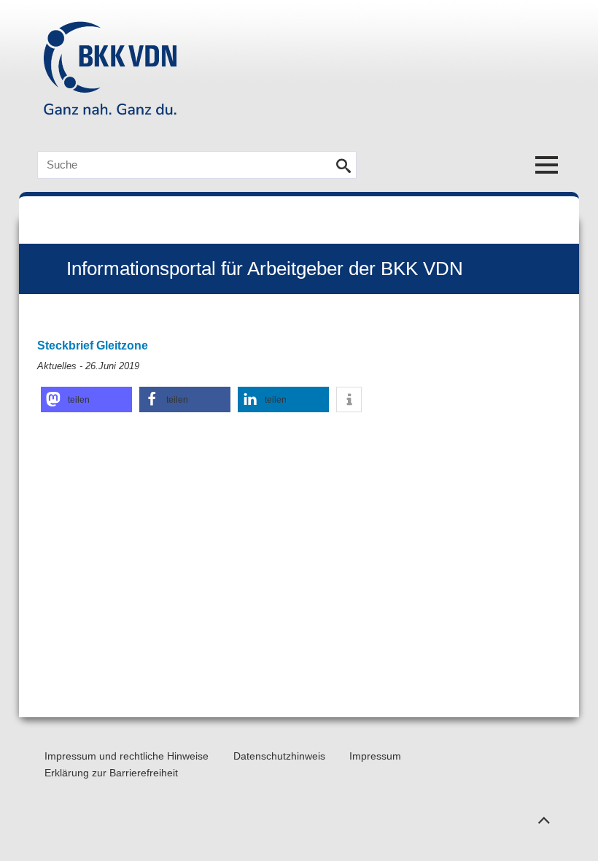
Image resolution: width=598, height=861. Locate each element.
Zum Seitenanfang (543, 813)
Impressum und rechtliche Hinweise (126, 756)
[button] (86, 399)
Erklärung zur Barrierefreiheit (111, 773)
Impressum (375, 756)
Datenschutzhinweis (279, 756)
